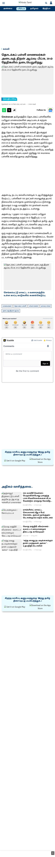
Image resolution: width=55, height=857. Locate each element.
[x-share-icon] (9, 111)
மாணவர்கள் (7, 306)
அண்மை (7, 8)
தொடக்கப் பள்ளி (20, 306)
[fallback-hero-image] (12, 497)
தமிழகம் (34, 8)
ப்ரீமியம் (21, 9)
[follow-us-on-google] (50, 110)
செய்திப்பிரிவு (9, 99)
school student (33, 306)
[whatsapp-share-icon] (4, 111)
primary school (45, 306)
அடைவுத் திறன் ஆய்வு (11, 311)
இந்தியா (46, 8)
